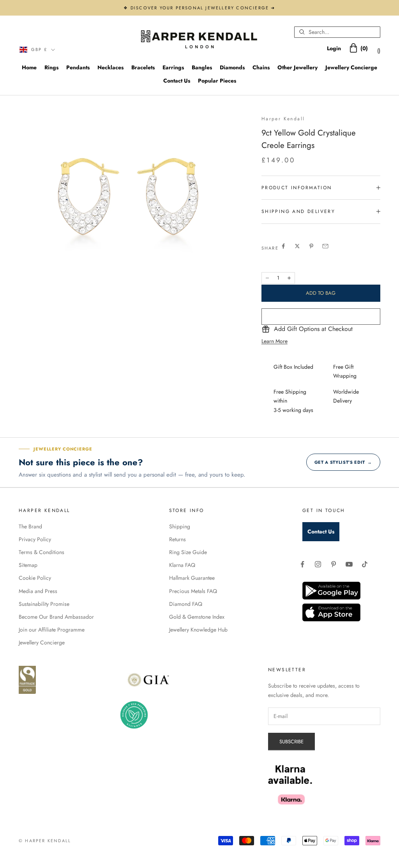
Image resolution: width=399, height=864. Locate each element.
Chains (261, 67)
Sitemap (28, 565)
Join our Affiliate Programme (52, 629)
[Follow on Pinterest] (333, 564)
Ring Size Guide (188, 552)
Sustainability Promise (44, 604)
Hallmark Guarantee (192, 578)
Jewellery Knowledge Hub (198, 629)
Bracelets (143, 67)
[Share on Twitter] (297, 246)
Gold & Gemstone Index (196, 617)
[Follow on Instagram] (318, 564)
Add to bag (320, 293)
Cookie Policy (35, 578)
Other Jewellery (297, 67)
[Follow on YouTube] (349, 564)
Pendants (78, 67)
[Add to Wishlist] (320, 316)
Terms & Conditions (41, 552)
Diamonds (232, 67)
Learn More (274, 341)
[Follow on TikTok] (365, 564)
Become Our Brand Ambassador (56, 617)
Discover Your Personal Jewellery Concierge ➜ (203, 8)
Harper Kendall (283, 118)
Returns (177, 539)
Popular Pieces (217, 80)
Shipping (179, 526)
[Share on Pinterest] (311, 246)
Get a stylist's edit (343, 462)
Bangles (202, 67)
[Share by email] (325, 246)
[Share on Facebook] (283, 246)
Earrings (173, 67)
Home (29, 67)
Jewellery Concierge (351, 67)
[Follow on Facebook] (302, 564)
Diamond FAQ (185, 604)
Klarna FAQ (182, 565)
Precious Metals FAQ (193, 591)
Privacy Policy (35, 539)
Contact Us (176, 80)
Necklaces (110, 67)
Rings (51, 67)
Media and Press (38, 591)
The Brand (30, 526)
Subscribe (291, 741)
